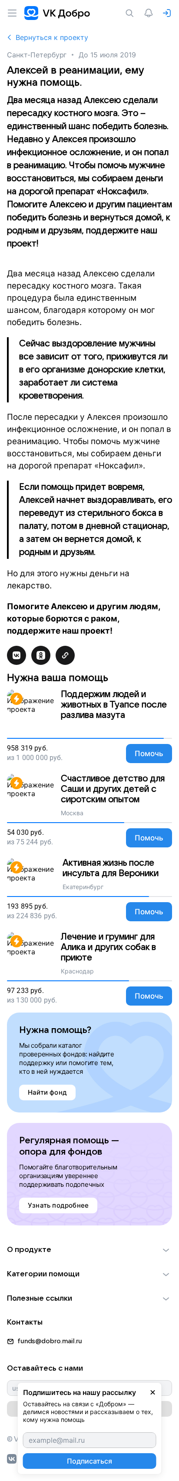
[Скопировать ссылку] (65, 655)
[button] (89, 1250)
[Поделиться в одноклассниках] (40, 655)
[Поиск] (131, 13)
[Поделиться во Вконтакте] (16, 655)
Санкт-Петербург (36, 54)
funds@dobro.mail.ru (49, 1341)
